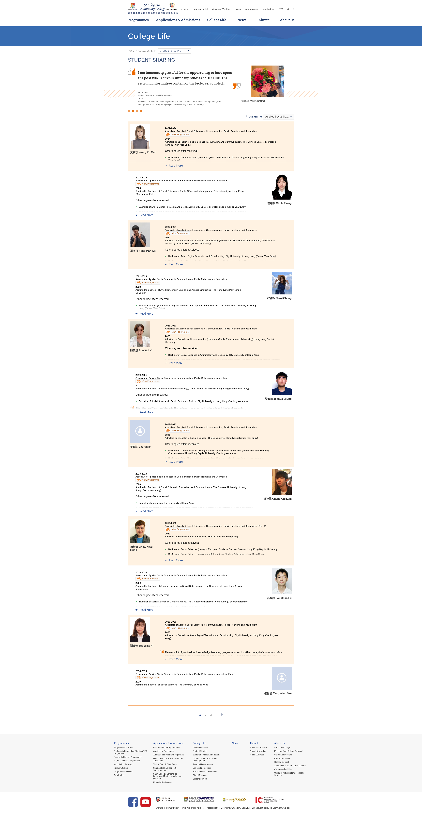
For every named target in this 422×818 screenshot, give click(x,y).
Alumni (264, 19)
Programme (253, 116)
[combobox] (278, 116)
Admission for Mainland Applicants (168, 755)
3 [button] (137, 111)
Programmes (138, 19)
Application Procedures (163, 751)
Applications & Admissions (178, 19)
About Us (287, 19)
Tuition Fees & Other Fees (165, 764)
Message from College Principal (288, 751)
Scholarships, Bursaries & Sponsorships (164, 769)
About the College (282, 747)
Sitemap (159, 808)
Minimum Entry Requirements (166, 747)
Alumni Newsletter (258, 751)
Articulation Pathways (123, 764)
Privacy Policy (172, 808)
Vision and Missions (283, 755)
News (241, 19)
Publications (119, 775)
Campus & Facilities (283, 769)
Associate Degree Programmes (128, 757)
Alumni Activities (257, 755)
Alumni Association (258, 747)
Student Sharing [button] (170, 51)
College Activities (200, 747)
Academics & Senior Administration (290, 766)
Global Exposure (200, 775)
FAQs (238, 9)
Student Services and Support (206, 755)
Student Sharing (200, 751)
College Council (281, 762)
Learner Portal (200, 9)
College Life (216, 19)
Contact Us (268, 9)
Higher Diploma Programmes (127, 761)
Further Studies (121, 768)
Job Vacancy (251, 9)
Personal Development (203, 764)
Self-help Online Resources (205, 771)
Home (131, 51)
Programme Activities (123, 771)
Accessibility (212, 808)
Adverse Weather (221, 9)
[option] (211, 86)
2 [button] (133, 111)
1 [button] (129, 111)
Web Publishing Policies (193, 808)
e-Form (184, 9)
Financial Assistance (162, 782)
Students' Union (200, 779)
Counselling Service (202, 768)
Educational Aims (282, 758)
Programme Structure (123, 747)
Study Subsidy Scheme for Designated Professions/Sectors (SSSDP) (167, 776)
